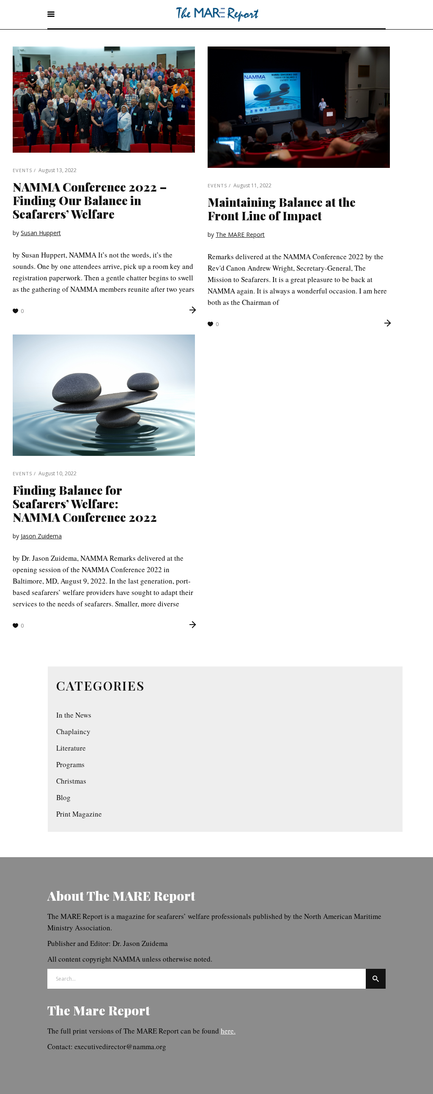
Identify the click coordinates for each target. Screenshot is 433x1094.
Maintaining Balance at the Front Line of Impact (282, 208)
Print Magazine (79, 814)
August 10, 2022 (57, 473)
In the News (73, 715)
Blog (63, 797)
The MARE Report (240, 234)
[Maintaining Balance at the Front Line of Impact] (299, 107)
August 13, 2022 (57, 170)
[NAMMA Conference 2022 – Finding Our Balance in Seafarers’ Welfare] (104, 100)
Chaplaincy (73, 731)
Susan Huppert (41, 233)
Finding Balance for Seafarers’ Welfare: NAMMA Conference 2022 (85, 503)
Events (23, 170)
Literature (71, 748)
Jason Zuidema (41, 536)
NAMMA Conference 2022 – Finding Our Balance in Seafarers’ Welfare (90, 200)
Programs (70, 764)
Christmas (71, 781)
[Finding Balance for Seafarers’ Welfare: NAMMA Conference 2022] (104, 395)
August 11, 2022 (252, 185)
